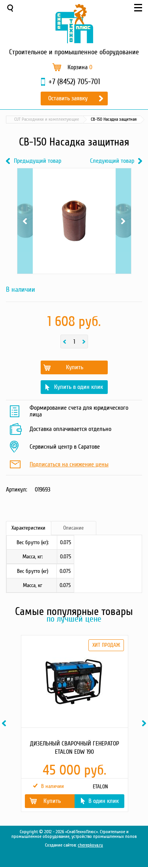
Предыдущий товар (37, 161)
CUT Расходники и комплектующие (46, 119)
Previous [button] (5, 723)
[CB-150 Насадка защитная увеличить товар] (74, 221)
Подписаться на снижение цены (69, 464)
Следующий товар (112, 161)
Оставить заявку (68, 98)
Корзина (79, 67)
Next (123, 190)
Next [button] (145, 723)
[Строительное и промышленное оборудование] (74, 23)
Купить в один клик (78, 387)
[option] (74, 723)
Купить (74, 367)
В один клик (103, 801)
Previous (25, 190)
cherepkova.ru (90, 845)
